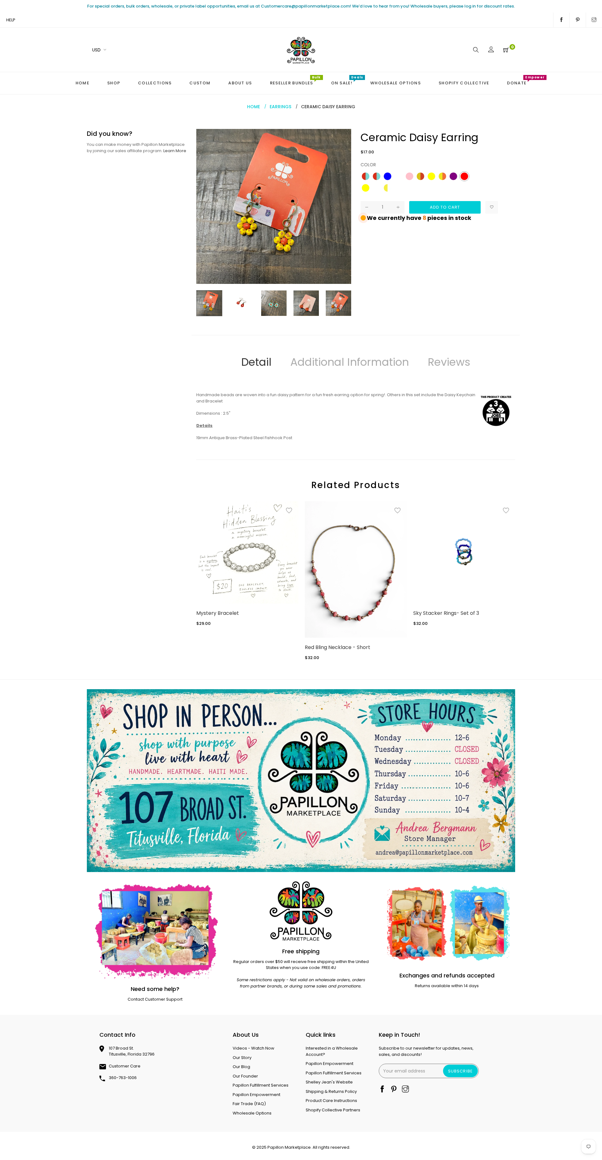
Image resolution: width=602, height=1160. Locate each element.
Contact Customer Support (155, 999)
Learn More (174, 151)
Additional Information (349, 362)
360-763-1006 (123, 1078)
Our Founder (245, 1076)
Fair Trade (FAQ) (249, 1104)
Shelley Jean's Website (329, 1082)
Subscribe (460, 1071)
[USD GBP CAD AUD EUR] (98, 49)
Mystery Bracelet (217, 613)
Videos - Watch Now (253, 1048)
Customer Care (124, 1066)
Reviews (449, 362)
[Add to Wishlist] (491, 207)
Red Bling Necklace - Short (337, 647)
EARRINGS (280, 107)
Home (253, 107)
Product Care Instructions (331, 1101)
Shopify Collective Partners (333, 1110)
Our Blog (241, 1067)
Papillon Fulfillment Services (260, 1085)
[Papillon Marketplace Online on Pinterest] (578, 20)
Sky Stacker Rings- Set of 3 (446, 613)
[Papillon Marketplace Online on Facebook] (561, 20)
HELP (10, 20)
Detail (256, 362)
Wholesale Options (252, 1113)
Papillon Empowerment (256, 1095)
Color (368, 165)
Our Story (242, 1058)
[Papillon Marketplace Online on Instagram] (594, 20)
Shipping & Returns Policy (331, 1091)
